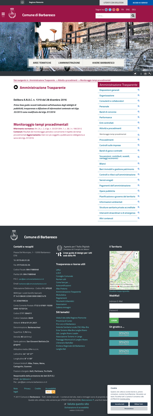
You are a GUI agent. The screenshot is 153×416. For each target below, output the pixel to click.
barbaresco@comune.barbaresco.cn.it (32, 283)
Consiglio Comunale (64, 276)
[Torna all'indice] (16, 86)
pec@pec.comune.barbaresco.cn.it (31, 279)
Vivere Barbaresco (103, 62)
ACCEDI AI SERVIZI (140, 2)
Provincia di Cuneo (64, 320)
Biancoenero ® (88, 399)
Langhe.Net (61, 348)
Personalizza (129, 408)
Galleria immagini (63, 307)
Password (113, 310)
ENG (128, 9)
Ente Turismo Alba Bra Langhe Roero (71, 330)
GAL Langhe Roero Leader (67, 333)
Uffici (58, 269)
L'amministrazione (69, 62)
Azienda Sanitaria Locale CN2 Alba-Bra (72, 327)
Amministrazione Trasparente (68, 291)
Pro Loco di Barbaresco (66, 324)
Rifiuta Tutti (139, 404)
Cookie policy (125, 399)
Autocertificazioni (63, 285)
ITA (122, 9)
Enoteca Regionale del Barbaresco (70, 345)
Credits (38, 388)
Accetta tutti (119, 404)
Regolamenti (61, 298)
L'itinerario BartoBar (64, 342)
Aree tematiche (42, 62)
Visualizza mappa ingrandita (119, 291)
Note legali (16, 390)
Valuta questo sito (78, 404)
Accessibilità (50, 388)
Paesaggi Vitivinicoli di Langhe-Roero (72, 339)
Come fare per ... (63, 282)
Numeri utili (61, 279)
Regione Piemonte (36, 2)
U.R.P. (58, 273)
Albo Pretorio (61, 288)
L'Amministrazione (75, 73)
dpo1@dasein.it (25, 379)
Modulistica (61, 294)
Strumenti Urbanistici (65, 301)
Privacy (27, 388)
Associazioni (61, 304)
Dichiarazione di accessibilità (77, 407)
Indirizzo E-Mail (116, 301)
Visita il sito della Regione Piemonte (71, 317)
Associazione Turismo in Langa (69, 336)
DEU (134, 9)
